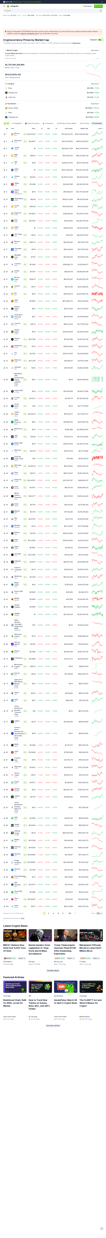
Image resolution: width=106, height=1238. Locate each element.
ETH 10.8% (54, 15)
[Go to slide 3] (97, 58)
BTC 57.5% (46, 15)
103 (69, 913)
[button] (53, 970)
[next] (75, 913)
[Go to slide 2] (96, 58)
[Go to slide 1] (95, 58)
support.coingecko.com (29, 33)
